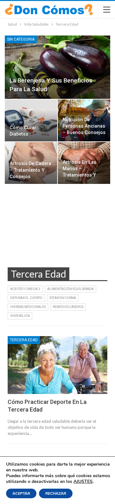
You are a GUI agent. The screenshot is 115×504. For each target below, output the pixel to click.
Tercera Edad (24, 340)
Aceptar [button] (21, 493)
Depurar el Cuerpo (26, 298)
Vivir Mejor (20, 316)
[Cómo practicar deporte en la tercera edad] (57, 365)
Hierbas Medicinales (28, 307)
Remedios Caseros (68, 307)
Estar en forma (63, 298)
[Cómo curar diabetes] (31, 120)
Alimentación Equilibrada (70, 289)
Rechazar (55, 493)
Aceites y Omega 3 (25, 289)
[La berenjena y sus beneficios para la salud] (57, 67)
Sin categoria (20, 39)
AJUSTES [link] (83, 481)
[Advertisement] (57, 231)
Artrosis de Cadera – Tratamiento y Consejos (30, 170)
